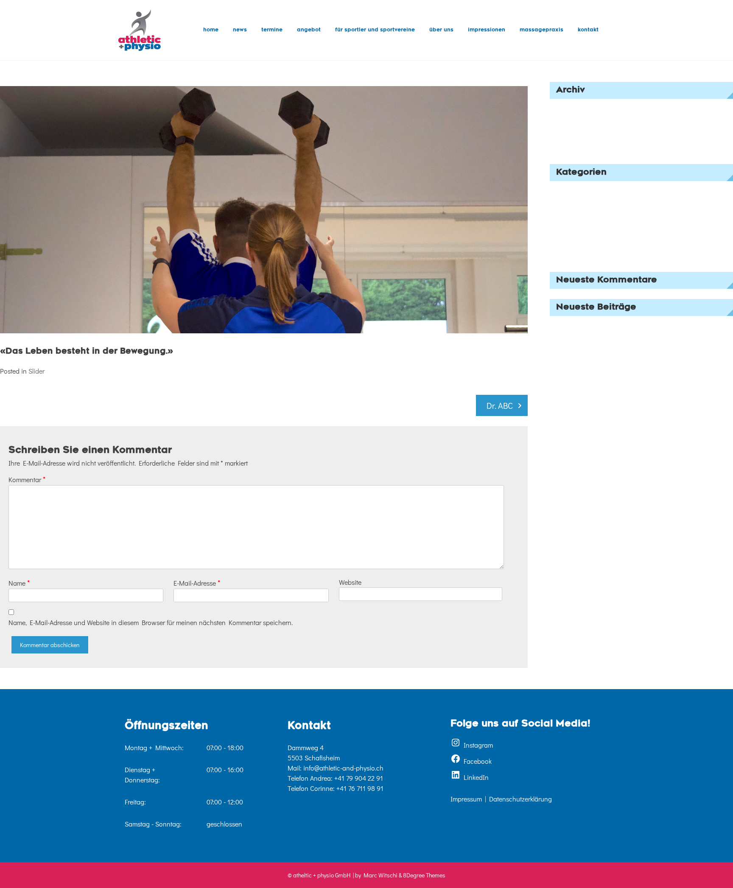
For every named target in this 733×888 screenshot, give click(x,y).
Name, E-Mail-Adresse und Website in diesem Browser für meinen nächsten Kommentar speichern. (150, 622)
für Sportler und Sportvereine (375, 30)
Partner (560, 229)
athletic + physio (573, 356)
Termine (272, 30)
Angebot (309, 30)
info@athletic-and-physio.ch (343, 767)
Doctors (561, 191)
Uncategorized (571, 255)
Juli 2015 (562, 147)
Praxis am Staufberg (578, 342)
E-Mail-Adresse (196, 583)
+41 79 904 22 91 (358, 778)
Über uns (441, 30)
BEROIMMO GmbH (576, 327)
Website (350, 582)
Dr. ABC (500, 405)
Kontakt (588, 30)
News (240, 30)
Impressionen (486, 30)
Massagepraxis (541, 30)
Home (210, 30)
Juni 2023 (564, 121)
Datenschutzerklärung (520, 798)
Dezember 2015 (571, 134)
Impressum (466, 798)
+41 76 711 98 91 (359, 788)
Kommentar (26, 479)
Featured (562, 204)
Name (19, 583)
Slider (36, 370)
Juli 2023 (563, 109)
